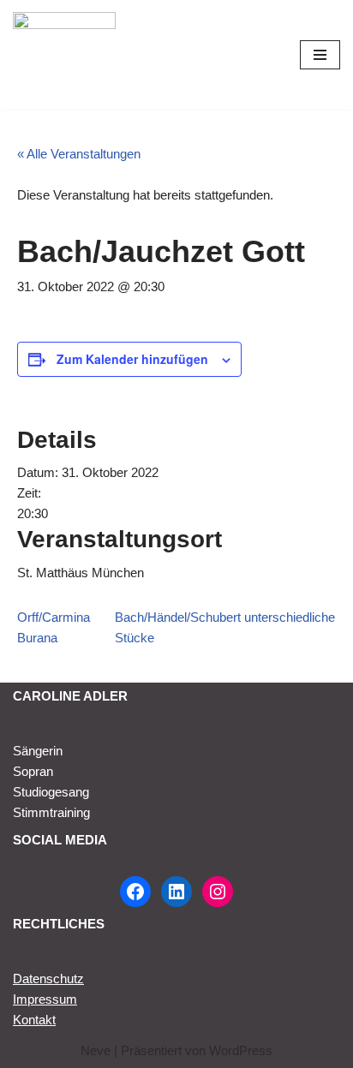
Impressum (45, 999)
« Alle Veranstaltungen (79, 153)
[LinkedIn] (176, 891)
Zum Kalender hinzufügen (132, 358)
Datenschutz (48, 978)
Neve (96, 1050)
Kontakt (34, 1019)
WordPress (240, 1050)
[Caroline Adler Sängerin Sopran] (64, 55)
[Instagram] (217, 891)
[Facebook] (135, 891)
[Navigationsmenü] (320, 54)
